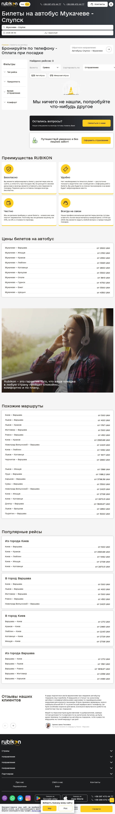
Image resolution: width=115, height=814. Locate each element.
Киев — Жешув (12, 494)
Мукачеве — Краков (15, 258)
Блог (57, 786)
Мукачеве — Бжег (14, 287)
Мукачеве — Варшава (16, 248)
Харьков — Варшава (15, 479)
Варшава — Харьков (15, 678)
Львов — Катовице (14, 454)
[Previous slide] (5, 725)
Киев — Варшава (13, 415)
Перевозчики (20, 786)
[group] (77, 711)
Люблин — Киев (13, 631)
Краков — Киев (12, 626)
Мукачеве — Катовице (16, 267)
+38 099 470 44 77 (75, 4)
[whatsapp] (12, 798)
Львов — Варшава (14, 420)
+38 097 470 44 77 (52, 4)
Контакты (95, 782)
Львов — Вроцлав (14, 509)
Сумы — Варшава (14, 484)
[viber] (4, 798)
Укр (22, 4)
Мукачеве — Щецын (15, 292)
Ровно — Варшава (14, 435)
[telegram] (20, 798)
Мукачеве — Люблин (15, 263)
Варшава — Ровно (14, 669)
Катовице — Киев (14, 636)
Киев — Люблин (13, 450)
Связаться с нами (96, 123)
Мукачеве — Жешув (15, 253)
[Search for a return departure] (109, 49)
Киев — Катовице (14, 499)
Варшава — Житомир (16, 674)
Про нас (20, 782)
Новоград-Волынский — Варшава (22, 445)
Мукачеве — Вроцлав (16, 272)
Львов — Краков (13, 425)
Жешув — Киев (12, 641)
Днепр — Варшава (14, 504)
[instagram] (28, 798)
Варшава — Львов (14, 664)
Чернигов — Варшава (16, 459)
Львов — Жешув (13, 469)
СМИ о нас (57, 782)
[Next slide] (13, 725)
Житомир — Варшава (16, 430)
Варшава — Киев (13, 621)
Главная (5, 45)
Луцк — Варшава (13, 474)
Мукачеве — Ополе (14, 277)
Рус (27, 4)
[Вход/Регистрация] (111, 4)
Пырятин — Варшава (15, 513)
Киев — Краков (12, 440)
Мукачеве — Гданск (15, 282)
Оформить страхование (96, 140)
